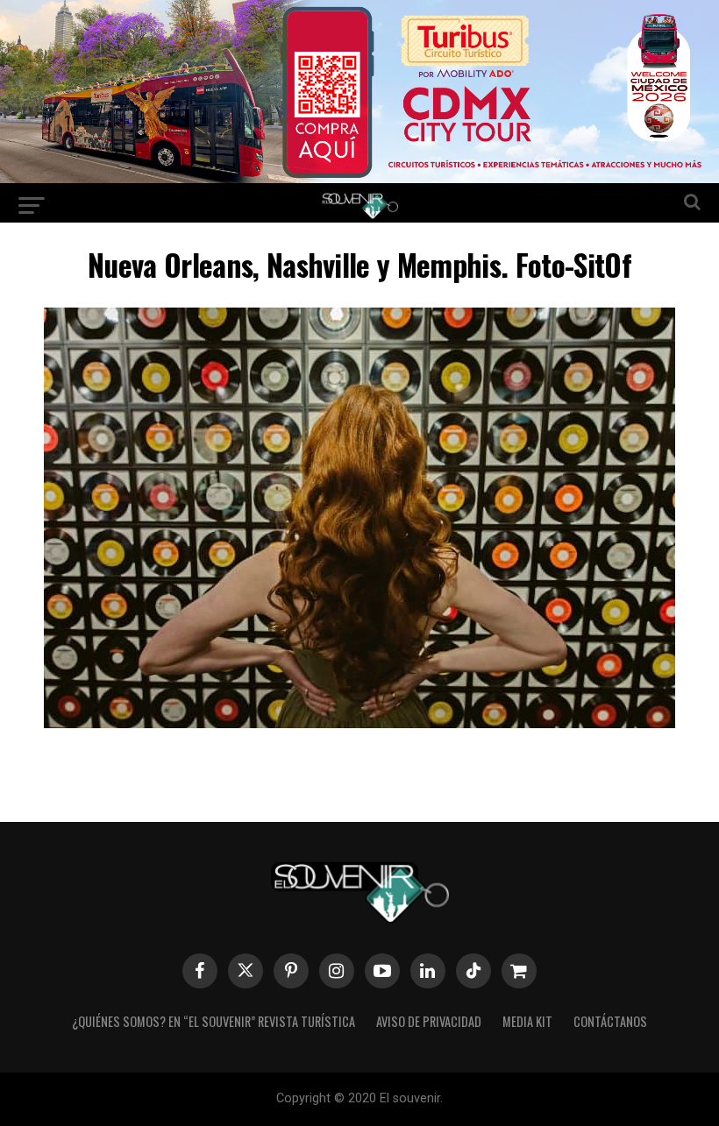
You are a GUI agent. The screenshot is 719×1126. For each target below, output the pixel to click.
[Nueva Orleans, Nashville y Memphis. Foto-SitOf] (359, 722)
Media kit (527, 1021)
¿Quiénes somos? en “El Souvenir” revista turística (213, 1021)
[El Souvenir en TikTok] (473, 970)
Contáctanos (610, 1021)
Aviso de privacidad (428, 1021)
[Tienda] (519, 970)
